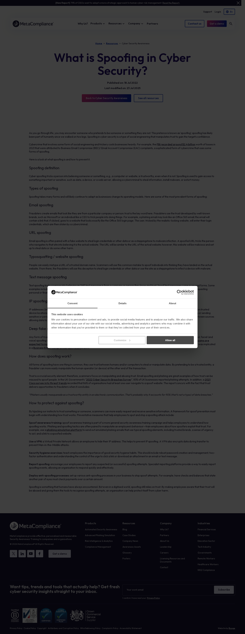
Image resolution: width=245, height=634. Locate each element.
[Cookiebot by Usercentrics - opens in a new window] (179, 292)
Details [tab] (122, 303)
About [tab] (172, 303)
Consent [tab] (73, 303)
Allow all (170, 340)
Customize (120, 340)
